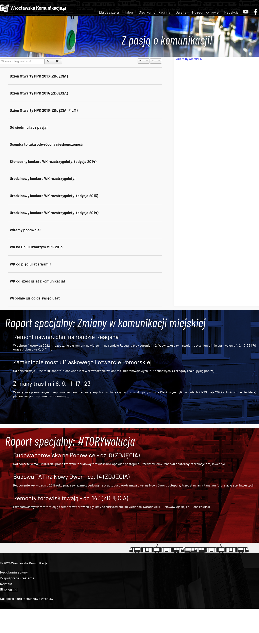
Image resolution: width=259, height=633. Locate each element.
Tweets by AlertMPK (188, 59)
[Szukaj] (49, 61)
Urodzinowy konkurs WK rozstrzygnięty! (42, 178)
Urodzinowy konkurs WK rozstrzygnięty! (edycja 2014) (54, 212)
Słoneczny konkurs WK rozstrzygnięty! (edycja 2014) (53, 161)
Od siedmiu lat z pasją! (29, 127)
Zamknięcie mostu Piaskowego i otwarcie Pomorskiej (82, 361)
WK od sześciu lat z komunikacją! (37, 281)
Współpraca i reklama (17, 578)
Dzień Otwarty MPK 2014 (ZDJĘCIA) (39, 93)
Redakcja (231, 12)
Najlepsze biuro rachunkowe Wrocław (26, 598)
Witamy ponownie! (25, 229)
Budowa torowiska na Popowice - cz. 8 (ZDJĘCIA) (76, 455)
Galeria (181, 12)
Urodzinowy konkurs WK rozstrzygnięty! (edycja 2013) (54, 195)
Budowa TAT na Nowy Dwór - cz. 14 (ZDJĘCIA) (71, 476)
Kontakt (6, 584)
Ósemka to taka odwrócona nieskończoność (46, 144)
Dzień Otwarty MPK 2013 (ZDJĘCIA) (39, 76)
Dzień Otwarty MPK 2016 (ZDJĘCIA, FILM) (43, 110)
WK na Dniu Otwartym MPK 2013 (36, 246)
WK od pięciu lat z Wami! (30, 264)
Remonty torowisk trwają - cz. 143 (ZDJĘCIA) (70, 497)
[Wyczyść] (57, 61)
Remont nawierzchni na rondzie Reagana (66, 336)
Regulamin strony (14, 572)
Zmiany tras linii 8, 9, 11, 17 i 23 (51, 383)
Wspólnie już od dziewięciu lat (35, 298)
